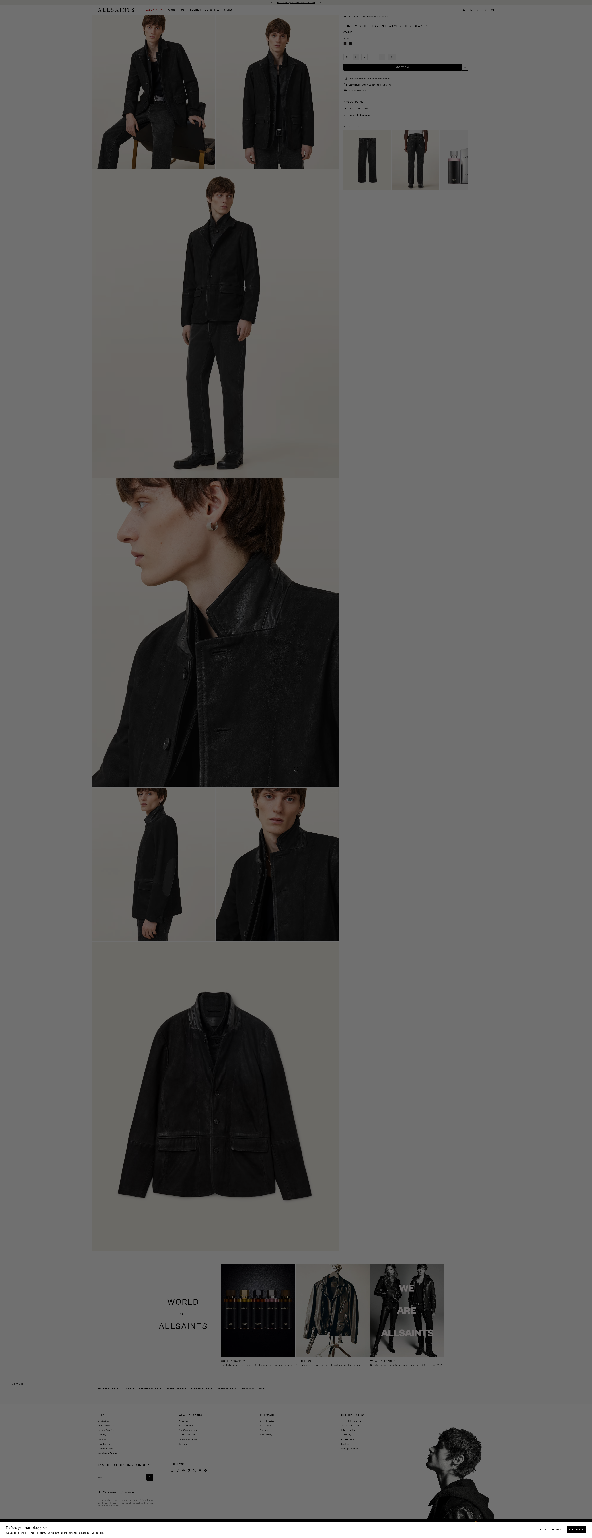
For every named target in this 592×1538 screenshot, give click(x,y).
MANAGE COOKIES (550, 1529)
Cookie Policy (98, 1533)
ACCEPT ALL (576, 1529)
